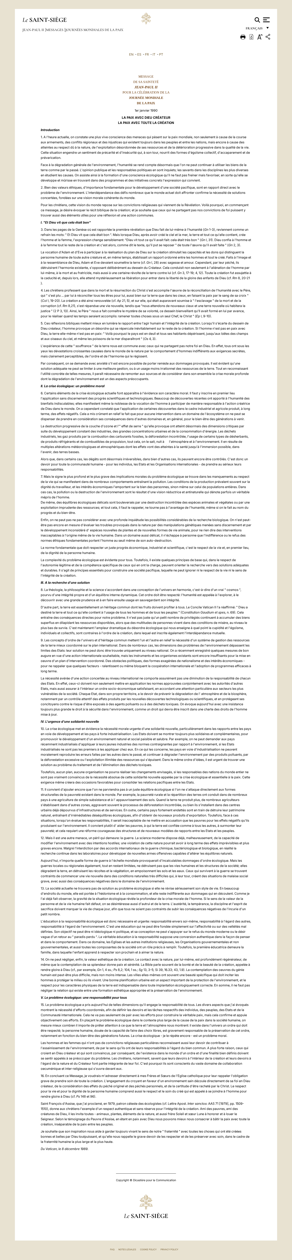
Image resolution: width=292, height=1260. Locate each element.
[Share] (268, 37)
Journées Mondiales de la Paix (94, 30)
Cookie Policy (148, 1249)
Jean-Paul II (33, 30)
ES (139, 54)
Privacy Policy (169, 1249)
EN (131, 54)
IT (154, 54)
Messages (55, 30)
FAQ (112, 1249)
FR (147, 54)
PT (161, 54)
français (254, 29)
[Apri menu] (266, 19)
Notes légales (127, 1249)
